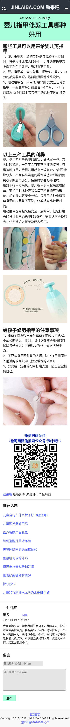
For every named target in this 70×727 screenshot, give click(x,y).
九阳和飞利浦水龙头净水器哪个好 (26, 592)
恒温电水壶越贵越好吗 (18, 566)
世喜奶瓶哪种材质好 (17, 575)
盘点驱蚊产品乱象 (15, 532)
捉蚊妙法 (9, 584)
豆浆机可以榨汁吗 (15, 558)
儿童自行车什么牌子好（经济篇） (26, 515)
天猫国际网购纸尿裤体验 (20, 549)
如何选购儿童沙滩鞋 (17, 541)
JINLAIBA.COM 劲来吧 (35, 7)
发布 (9, 698)
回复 (24, 615)
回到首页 (35, 714)
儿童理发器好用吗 (15, 523)
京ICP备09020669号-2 (35, 722)
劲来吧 (7, 494)
